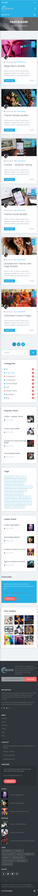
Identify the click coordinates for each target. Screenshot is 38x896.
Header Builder (18, 500)
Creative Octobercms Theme (15, 549)
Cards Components (25, 487)
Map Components (25, 503)
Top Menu (4, 2)
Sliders (3, 722)
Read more (9, 80)
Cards (3, 729)
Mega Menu (9, 506)
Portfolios (4, 725)
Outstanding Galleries (12, 537)
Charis (31, 80)
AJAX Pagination (10, 477)
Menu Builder (19, 506)
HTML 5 (27, 500)
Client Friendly (9, 490)
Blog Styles (8, 483)
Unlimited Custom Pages (17, 315)
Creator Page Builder (11, 525)
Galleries (8, 500)
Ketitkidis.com (29, 887)
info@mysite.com (9, 759)
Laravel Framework (11, 503)
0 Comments (20, 62)
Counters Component (11, 497)
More (3, 732)
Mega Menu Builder (14, 65)
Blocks (23, 480)
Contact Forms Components (13, 493)
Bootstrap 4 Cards (10, 487)
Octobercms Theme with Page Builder (17, 265)
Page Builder (9, 62)
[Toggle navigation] (34, 2)
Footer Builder (25, 497)
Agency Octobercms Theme (14, 562)
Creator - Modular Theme (18, 164)
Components (21, 490)
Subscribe (9, 599)
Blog (2, 735)
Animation (21, 477)
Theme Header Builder (16, 115)
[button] (4, 98)
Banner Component (11, 480)
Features (4, 718)
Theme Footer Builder (15, 214)
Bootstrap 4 (19, 483)
